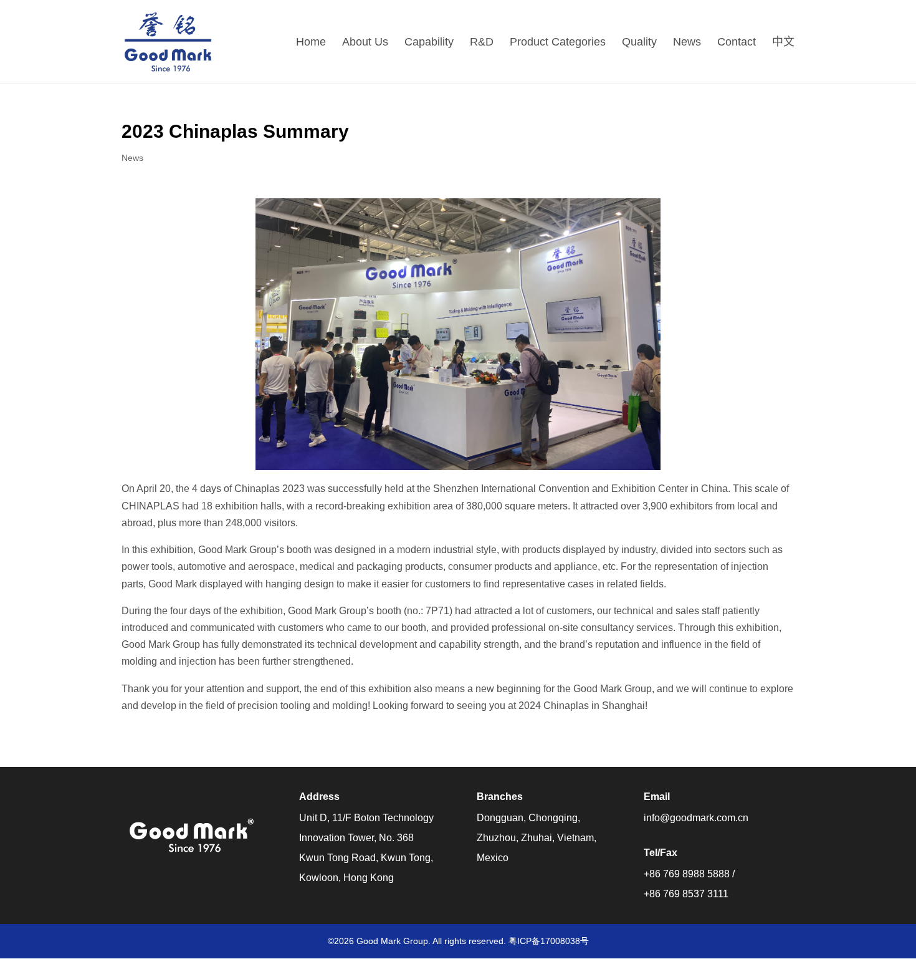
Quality (639, 42)
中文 (783, 42)
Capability (429, 42)
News (687, 42)
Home (311, 42)
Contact (736, 42)
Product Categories (558, 42)
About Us (365, 42)
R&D (482, 42)
